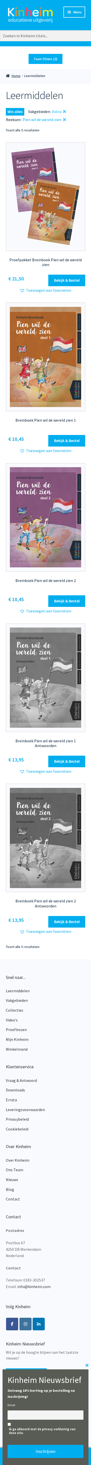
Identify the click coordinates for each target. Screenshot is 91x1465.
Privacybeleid (17, 1119)
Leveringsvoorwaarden (25, 1109)
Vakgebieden (17, 1000)
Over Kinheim (17, 1160)
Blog (10, 1189)
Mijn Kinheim (17, 1039)
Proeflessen (16, 1029)
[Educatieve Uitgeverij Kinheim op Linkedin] (39, 1324)
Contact (13, 1198)
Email (11, 1405)
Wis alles (15, 111)
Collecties (14, 1010)
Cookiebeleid (17, 1128)
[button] (45, 290)
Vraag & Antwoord (21, 1080)
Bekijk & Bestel (67, 280)
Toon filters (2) (45, 59)
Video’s (12, 1019)
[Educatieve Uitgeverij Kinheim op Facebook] (12, 1324)
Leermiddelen (18, 990)
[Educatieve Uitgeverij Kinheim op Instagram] (25, 1324)
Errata (11, 1099)
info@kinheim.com (34, 1286)
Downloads (15, 1089)
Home (16, 76)
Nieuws (12, 1179)
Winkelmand (17, 1049)
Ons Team (14, 1169)
